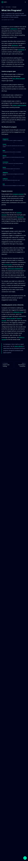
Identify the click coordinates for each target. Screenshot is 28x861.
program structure (18, 194)
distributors (15, 45)
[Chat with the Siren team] (25, 858)
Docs (3, 7)
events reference (19, 346)
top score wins (8, 264)
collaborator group (18, 312)
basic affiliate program (18, 78)
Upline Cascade (10, 318)
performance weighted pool (15, 268)
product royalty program (19, 105)
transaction (21, 49)
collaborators (13, 29)
